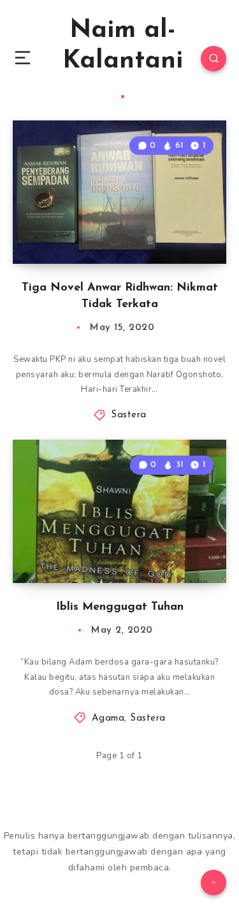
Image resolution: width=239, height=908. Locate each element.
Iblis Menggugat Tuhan (120, 607)
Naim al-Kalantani (122, 46)
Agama (108, 718)
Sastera (129, 415)
